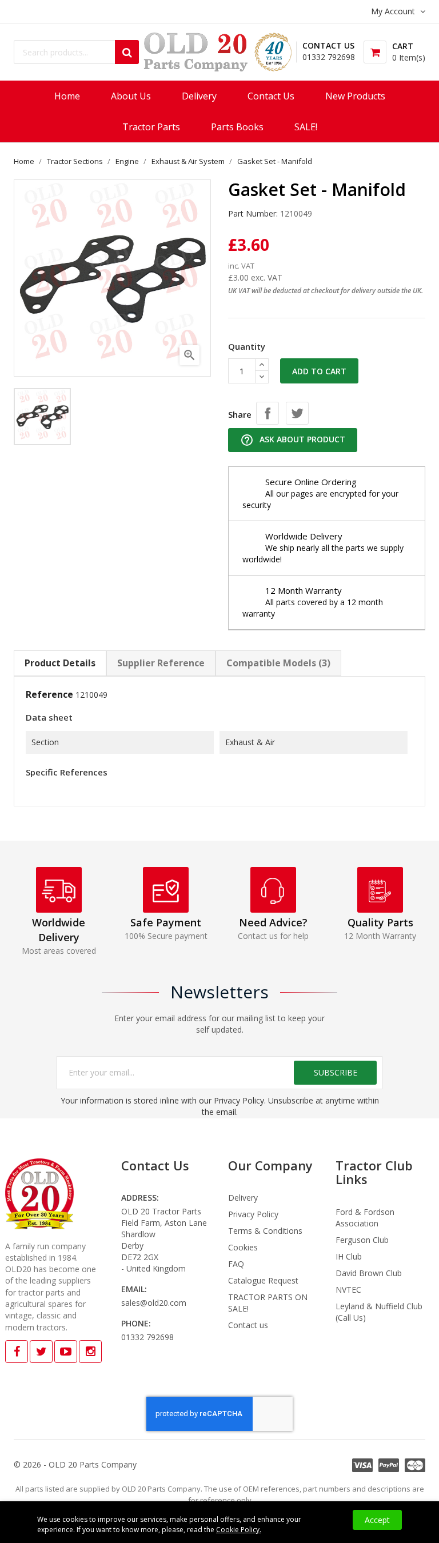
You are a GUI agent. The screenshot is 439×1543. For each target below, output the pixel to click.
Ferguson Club (362, 1239)
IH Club (349, 1256)
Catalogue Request (263, 1280)
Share (267, 413)
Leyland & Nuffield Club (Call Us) (379, 1312)
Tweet (297, 413)
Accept (377, 1519)
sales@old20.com (153, 1302)
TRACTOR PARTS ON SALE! (268, 1303)
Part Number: (253, 213)
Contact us (248, 1325)
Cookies (243, 1247)
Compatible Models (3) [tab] (278, 663)
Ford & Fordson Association (365, 1217)
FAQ (236, 1263)
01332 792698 (328, 56)
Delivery (243, 1197)
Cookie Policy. (238, 1529)
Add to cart (319, 371)
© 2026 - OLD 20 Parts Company (75, 1464)
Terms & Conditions (265, 1230)
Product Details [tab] (60, 663)
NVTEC (348, 1289)
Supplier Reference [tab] (161, 663)
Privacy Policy (253, 1214)
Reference (49, 694)
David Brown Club (369, 1273)
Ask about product (292, 440)
